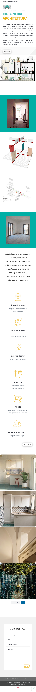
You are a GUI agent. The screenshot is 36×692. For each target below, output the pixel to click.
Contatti (17, 679)
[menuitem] (18, 688)
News (22, 679)
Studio (7, 51)
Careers (27, 679)
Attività (27, 444)
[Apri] (18, 472)
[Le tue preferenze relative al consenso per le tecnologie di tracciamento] (33, 689)
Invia (26, 666)
